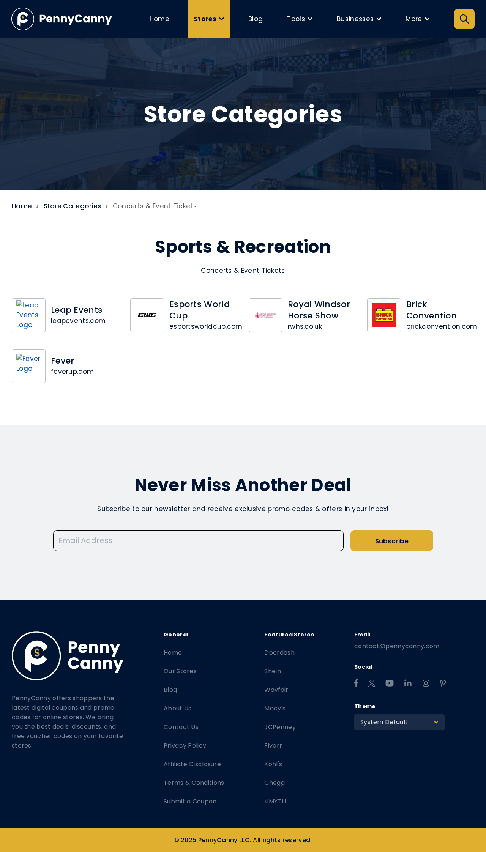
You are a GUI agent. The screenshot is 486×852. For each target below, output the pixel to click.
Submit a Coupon (190, 801)
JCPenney (279, 727)
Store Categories (72, 206)
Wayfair (276, 689)
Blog (255, 19)
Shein (272, 671)
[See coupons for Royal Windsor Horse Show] (265, 315)
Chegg (274, 782)
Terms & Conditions (194, 782)
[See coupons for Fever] (29, 366)
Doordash (279, 652)
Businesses (361, 19)
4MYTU (275, 801)
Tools (301, 19)
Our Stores (180, 671)
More (420, 19)
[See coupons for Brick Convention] (384, 315)
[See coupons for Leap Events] (29, 315)
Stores (211, 19)
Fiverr (273, 745)
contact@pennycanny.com (397, 646)
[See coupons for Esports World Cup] (147, 315)
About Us (177, 708)
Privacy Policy (185, 745)
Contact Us (181, 727)
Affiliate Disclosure (192, 764)
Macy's (275, 708)
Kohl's (273, 764)
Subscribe (392, 541)
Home (159, 19)
